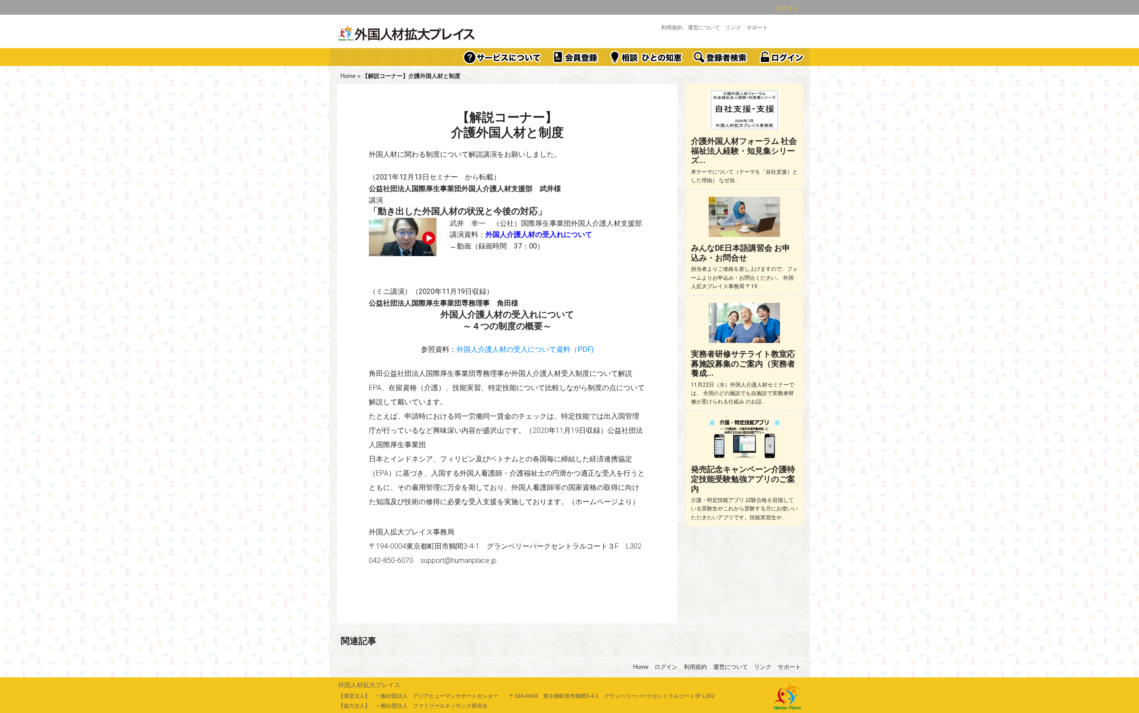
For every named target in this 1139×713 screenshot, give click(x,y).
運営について (704, 27)
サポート (757, 27)
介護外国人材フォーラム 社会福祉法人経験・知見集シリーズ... (744, 150)
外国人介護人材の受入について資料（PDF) (525, 349)
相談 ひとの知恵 (646, 57)
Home (347, 76)
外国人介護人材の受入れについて (538, 234)
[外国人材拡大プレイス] (407, 33)
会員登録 (575, 57)
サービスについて (502, 57)
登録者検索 (721, 57)
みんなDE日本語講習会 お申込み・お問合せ (740, 252)
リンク (733, 27)
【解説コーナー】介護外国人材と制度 (507, 125)
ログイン (787, 8)
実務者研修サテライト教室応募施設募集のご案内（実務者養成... (743, 363)
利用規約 (672, 27)
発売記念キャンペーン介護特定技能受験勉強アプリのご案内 (743, 478)
